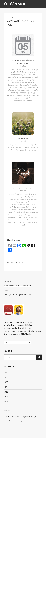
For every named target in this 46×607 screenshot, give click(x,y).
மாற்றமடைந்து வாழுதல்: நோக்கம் (23, 188)
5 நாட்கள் (23, 191)
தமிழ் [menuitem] (7, 343)
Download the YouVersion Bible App (18, 325)
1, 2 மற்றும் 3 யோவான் (23, 138)
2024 (6, 372)
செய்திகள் (8, 421)
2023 (6, 377)
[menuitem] (17, 342)
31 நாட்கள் (23, 66)
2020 (6, 392)
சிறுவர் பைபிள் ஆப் (29, 416)
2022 (6, 382)
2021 (6, 387)
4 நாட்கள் (23, 141)
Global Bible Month (22, 334)
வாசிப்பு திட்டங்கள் (17, 262)
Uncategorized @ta (12, 416)
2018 (6, 402)
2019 (6, 397)
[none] (17, 343)
